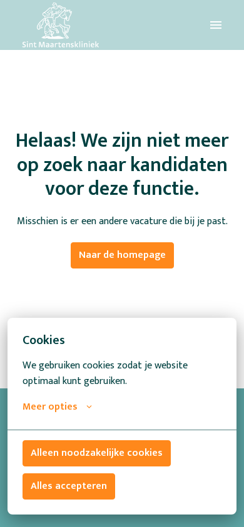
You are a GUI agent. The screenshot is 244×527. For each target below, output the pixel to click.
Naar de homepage (122, 255)
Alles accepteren (69, 486)
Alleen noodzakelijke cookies (97, 453)
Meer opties (50, 407)
